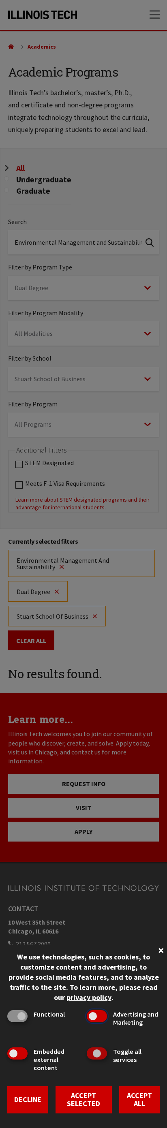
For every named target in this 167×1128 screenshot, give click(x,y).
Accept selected (83, 1100)
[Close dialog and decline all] (161, 949)
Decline (27, 1099)
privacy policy (88, 997)
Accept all (139, 1100)
